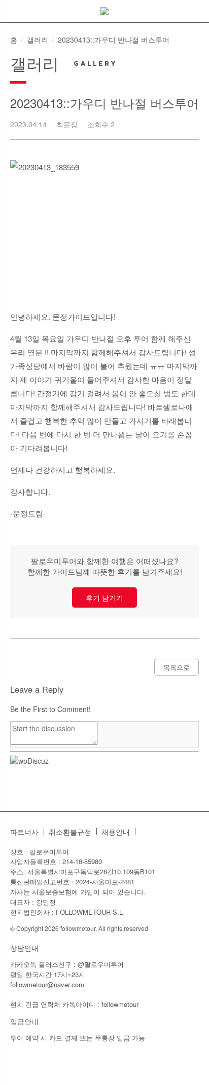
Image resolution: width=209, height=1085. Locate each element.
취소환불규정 (70, 832)
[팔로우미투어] (104, 11)
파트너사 (24, 832)
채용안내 (115, 832)
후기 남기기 (104, 597)
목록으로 (176, 667)
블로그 (164, 831)
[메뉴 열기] (12, 15)
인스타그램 (148, 831)
